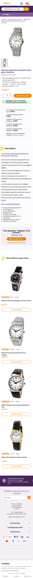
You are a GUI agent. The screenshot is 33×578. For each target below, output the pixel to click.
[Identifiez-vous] (21, 3)
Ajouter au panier (22, 96)
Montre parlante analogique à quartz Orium (16, 300)
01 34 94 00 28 (17, 239)
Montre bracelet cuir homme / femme (14, 457)
